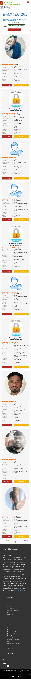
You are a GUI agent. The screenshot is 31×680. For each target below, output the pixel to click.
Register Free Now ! (18, 590)
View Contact (7, 85)
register (19, 109)
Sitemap (9, 627)
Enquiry (9, 606)
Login (8, 612)
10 (14, 542)
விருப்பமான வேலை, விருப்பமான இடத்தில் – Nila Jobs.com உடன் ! (13, 639)
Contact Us (10, 614)
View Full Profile (21, 85)
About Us (9, 630)
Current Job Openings (13, 610)
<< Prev (8, 540)
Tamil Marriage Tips (12, 632)
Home (8, 604)
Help (8, 616)
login (14, 109)
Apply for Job (10, 608)
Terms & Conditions (12, 634)
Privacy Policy (10, 636)
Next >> (18, 542)
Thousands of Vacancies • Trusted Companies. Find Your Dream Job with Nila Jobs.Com (14, 646)
